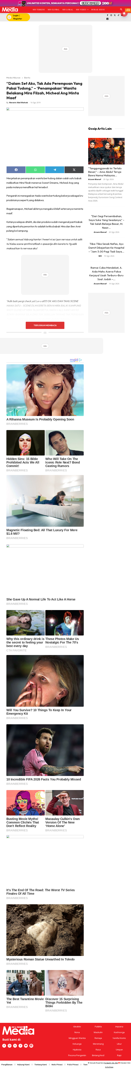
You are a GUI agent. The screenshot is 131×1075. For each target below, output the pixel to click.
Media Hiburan (13, 77)
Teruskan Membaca (45, 325)
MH (100, 256)
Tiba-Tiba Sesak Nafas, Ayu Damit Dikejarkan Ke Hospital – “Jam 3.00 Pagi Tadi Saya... (106, 247)
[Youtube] (26, 1046)
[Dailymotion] (107, 19)
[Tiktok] (118, 15)
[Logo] (10, 9)
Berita (27, 77)
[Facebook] (107, 15)
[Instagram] (111, 15)
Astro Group (109, 1067)
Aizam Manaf (94, 179)
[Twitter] (115, 15)
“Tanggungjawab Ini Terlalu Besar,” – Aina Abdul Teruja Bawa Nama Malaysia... (105, 172)
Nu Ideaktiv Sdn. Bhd (111, 1063)
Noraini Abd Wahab (18, 102)
